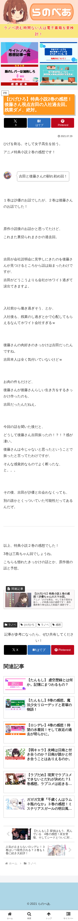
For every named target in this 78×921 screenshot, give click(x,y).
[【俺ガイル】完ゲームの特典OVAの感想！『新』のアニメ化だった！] (58, 52)
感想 (58, 624)
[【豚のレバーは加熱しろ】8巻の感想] (19, 75)
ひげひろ (29, 624)
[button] (69, 668)
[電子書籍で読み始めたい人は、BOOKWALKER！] (58, 75)
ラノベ (12, 624)
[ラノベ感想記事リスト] (19, 52)
